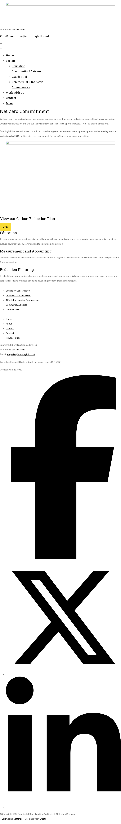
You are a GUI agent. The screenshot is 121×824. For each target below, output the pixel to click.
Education (18, 66)
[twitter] (63, 674)
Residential (19, 76)
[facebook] (63, 557)
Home (10, 55)
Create (43, 818)
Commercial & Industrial (28, 82)
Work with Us (15, 92)
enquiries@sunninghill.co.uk (21, 354)
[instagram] (63, 806)
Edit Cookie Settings (12, 818)
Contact (11, 98)
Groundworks (21, 87)
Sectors (10, 60)
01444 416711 (18, 29)
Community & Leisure (26, 71)
